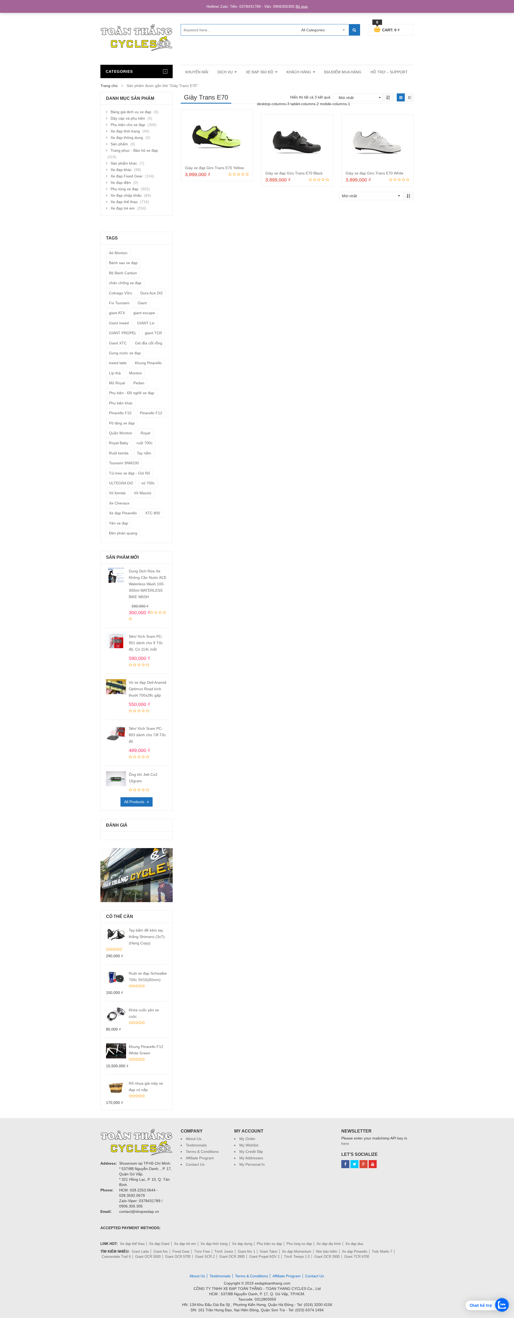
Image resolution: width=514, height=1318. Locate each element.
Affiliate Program (200, 1158)
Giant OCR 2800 (232, 1257)
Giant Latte (140, 1251)
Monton (135, 373)
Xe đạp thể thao (124, 202)
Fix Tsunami (119, 303)
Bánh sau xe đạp (123, 263)
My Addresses (251, 1158)
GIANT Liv (145, 323)
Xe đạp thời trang (125, 131)
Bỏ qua (302, 6)
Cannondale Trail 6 (116, 1257)
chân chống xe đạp (125, 283)
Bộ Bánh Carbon (123, 273)
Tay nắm (144, 453)
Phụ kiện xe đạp (269, 1244)
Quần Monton (120, 433)
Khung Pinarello (148, 363)
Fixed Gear (181, 1251)
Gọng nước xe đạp (125, 353)
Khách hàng (298, 72)
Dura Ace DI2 (151, 293)
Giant (142, 303)
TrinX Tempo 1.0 (297, 1257)
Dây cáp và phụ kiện (128, 118)
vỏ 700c (148, 483)
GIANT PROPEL (123, 333)
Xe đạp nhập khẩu (126, 195)
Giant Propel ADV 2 (264, 1257)
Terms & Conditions (202, 1151)
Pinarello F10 (120, 413)
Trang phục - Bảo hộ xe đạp (134, 150)
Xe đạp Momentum (296, 1251)
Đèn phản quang (123, 533)
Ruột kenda (118, 453)
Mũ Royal (117, 383)
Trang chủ (109, 85)
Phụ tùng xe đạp (124, 189)
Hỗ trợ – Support (389, 72)
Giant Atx (160, 1251)
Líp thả (115, 373)
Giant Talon (268, 1251)
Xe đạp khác (121, 170)
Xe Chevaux (119, 503)
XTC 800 (152, 513)
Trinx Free (202, 1251)
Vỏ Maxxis (142, 493)
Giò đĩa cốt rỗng (148, 343)
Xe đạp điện (121, 182)
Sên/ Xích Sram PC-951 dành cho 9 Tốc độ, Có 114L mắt (146, 642)
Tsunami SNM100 (124, 463)
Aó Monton (118, 253)
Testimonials (196, 1145)
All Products (134, 802)
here (345, 1143)
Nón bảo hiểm (326, 1251)
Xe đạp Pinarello (123, 513)
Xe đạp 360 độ (259, 72)
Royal (145, 433)
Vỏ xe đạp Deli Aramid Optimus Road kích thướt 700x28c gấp (147, 688)
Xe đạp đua (354, 1244)
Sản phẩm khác (124, 163)
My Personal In (252, 1164)
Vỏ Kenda (117, 493)
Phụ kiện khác (121, 403)
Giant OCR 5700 (178, 1257)
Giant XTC (118, 343)
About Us (193, 1139)
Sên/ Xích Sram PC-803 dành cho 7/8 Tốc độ (147, 734)
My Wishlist (248, 1145)
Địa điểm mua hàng (342, 72)
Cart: (387, 29)
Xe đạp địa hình (328, 1244)
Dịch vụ (225, 72)
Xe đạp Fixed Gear (127, 176)
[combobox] (323, 30)
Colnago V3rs (120, 293)
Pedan (138, 383)
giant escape (144, 313)
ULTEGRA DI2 (121, 483)
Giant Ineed (119, 323)
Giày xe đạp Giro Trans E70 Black (294, 173)
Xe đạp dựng (242, 1244)
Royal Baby (118, 443)
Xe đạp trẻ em (123, 208)
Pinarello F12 (151, 413)
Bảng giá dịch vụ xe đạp (131, 112)
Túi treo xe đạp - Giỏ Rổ (129, 473)
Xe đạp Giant (159, 1244)
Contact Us (195, 1164)
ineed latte (118, 363)
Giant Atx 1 (246, 1251)
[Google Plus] (363, 1164)
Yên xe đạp (118, 523)
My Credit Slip (251, 1151)
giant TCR (153, 333)
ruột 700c (145, 443)
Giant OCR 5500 (148, 1257)
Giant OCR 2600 (327, 1257)
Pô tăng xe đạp (122, 423)
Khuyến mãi (196, 72)
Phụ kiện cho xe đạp (128, 125)
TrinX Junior (223, 1251)
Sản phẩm (119, 144)
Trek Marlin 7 (382, 1251)
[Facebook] (345, 1164)
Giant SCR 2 (205, 1257)
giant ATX (117, 313)
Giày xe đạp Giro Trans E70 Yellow (214, 168)
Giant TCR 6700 (356, 1257)
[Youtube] (372, 1164)
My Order (247, 1139)
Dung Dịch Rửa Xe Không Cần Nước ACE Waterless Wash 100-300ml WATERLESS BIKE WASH (148, 584)
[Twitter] (354, 1164)
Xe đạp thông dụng (127, 137)
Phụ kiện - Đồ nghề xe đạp (131, 393)
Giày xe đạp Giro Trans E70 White (374, 173)
